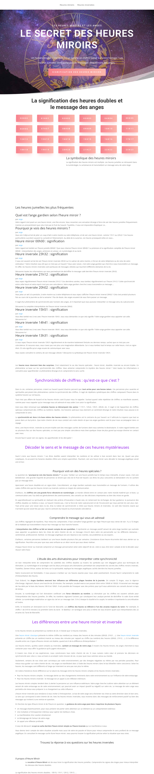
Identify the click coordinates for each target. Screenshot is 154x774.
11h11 (130, 129)
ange (21, 219)
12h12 (24, 139)
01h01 (45, 118)
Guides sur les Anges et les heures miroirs (102, 171)
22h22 (109, 150)
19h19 (45, 150)
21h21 (87, 150)
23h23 (130, 150)
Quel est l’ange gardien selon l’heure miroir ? (48, 215)
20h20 (66, 150)
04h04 (109, 118)
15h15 (87, 139)
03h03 (87, 118)
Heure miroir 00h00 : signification (39, 241)
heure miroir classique (28, 635)
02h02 (66, 118)
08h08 (66, 129)
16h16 (109, 139)
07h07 (45, 129)
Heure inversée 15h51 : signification (41, 309)
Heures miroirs (67, 5)
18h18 (24, 150)
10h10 (109, 129)
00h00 (24, 118)
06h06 (24, 129)
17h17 (130, 139)
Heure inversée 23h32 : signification (41, 254)
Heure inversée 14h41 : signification (41, 322)
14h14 (66, 139)
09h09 (87, 129)
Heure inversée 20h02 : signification (41, 287)
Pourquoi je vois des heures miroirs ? (42, 228)
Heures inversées (85, 5)
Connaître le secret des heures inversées (77, 751)
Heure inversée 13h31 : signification (41, 335)
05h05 (130, 118)
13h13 (45, 139)
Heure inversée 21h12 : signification (41, 274)
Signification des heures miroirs (77, 72)
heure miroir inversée (130, 635)
